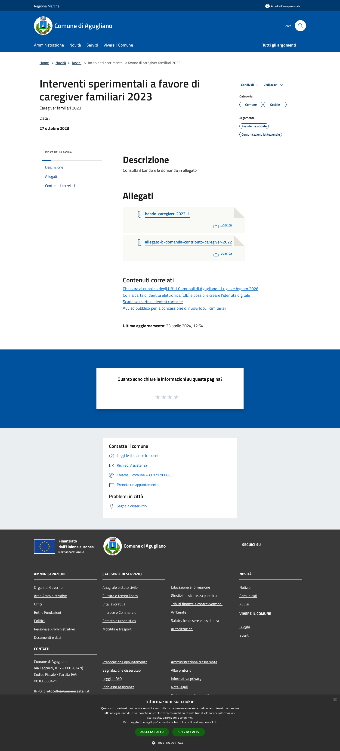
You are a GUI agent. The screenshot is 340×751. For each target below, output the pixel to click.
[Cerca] (300, 25)
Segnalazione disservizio (121, 670)
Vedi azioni (271, 84)
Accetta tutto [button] (152, 732)
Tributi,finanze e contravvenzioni (197, 604)
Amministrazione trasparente (194, 662)
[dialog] (170, 723)
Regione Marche (46, 6)
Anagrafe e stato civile (120, 587)
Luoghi (244, 627)
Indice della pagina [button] (58, 152)
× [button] (335, 699)
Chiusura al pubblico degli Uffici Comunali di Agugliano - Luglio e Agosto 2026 (190, 289)
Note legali (179, 687)
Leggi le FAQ (112, 678)
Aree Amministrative (50, 595)
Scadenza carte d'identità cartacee (153, 302)
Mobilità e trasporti (117, 629)
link (214, 722)
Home (44, 62)
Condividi (247, 84)
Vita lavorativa (113, 604)
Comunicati (248, 595)
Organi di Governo (48, 587)
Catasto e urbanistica (119, 620)
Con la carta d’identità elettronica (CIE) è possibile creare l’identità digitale (186, 295)
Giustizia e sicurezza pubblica (194, 595)
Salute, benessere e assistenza (195, 620)
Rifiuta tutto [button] (189, 732)
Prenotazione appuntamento (124, 662)
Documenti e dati (47, 637)
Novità (61, 62)
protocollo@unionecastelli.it (66, 691)
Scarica (226, 225)
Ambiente (178, 612)
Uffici (38, 604)
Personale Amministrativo (54, 629)
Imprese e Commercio (119, 612)
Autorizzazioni (182, 629)
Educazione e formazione (190, 587)
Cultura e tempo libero (120, 595)
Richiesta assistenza (118, 687)
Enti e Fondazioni (47, 612)
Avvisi (76, 62)
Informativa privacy (186, 678)
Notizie (244, 587)
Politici (39, 620)
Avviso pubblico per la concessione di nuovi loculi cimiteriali (174, 308)
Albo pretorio (181, 670)
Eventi (244, 635)
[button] (169, 742)
